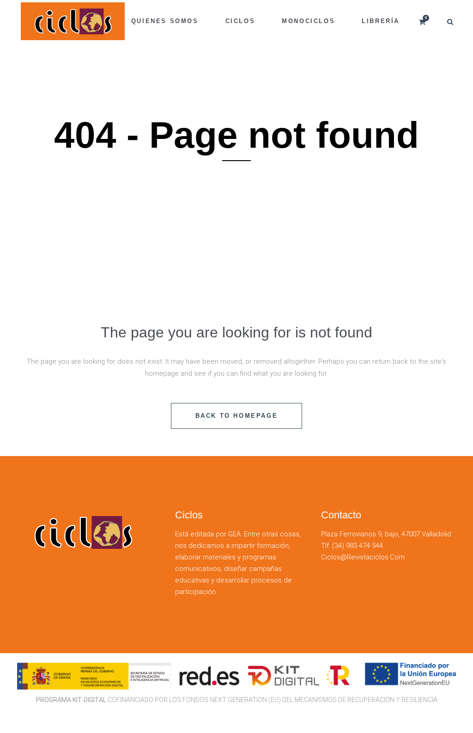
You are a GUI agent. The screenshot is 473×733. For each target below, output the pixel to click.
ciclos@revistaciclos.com (363, 557)
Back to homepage (236, 415)
